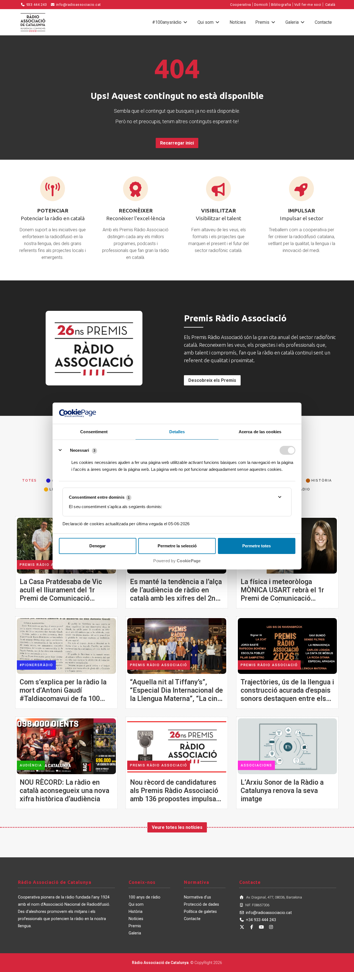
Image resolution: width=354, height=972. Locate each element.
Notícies (238, 22)
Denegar (97, 545)
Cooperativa (240, 4)
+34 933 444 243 (261, 920)
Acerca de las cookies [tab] (260, 431)
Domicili (261, 4)
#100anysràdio (167, 22)
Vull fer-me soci (307, 4)
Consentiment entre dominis (99, 497)
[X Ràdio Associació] (242, 927)
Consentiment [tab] (94, 431)
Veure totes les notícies (177, 827)
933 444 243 (36, 4)
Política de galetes (200, 911)
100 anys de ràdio (144, 897)
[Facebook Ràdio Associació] (251, 927)
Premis (262, 22)
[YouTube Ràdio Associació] (261, 927)
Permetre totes (256, 545)
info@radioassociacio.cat (78, 4)
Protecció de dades (201, 904)
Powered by (177, 560)
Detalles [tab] (177, 431)
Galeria (292, 22)
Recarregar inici (177, 143)
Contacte (323, 22)
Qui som (206, 22)
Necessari (79, 450)
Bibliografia (281, 4)
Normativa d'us (197, 897)
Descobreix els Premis (212, 380)
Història (135, 911)
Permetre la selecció (177, 545)
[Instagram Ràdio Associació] (271, 927)
